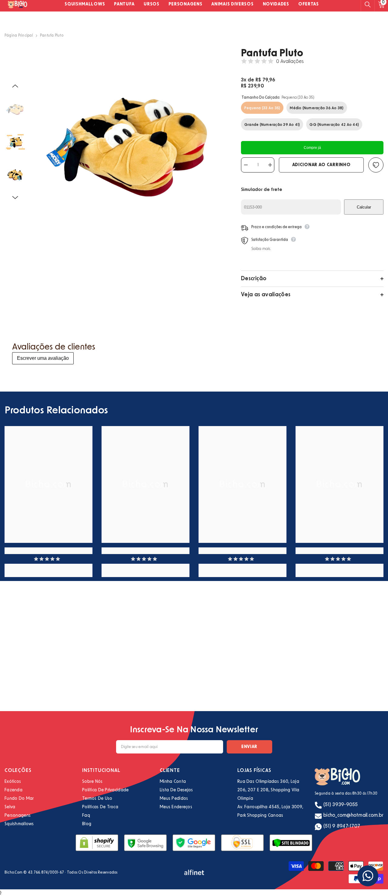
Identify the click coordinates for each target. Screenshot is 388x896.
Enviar (249, 747)
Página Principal (19, 35)
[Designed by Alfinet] (194, 872)
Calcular (364, 207)
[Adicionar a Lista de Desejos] (375, 164)
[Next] (15, 197)
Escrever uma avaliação (43, 358)
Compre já (312, 148)
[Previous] (15, 85)
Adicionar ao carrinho (321, 165)
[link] (48, 550)
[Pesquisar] (367, 4)
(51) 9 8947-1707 (341, 826)
